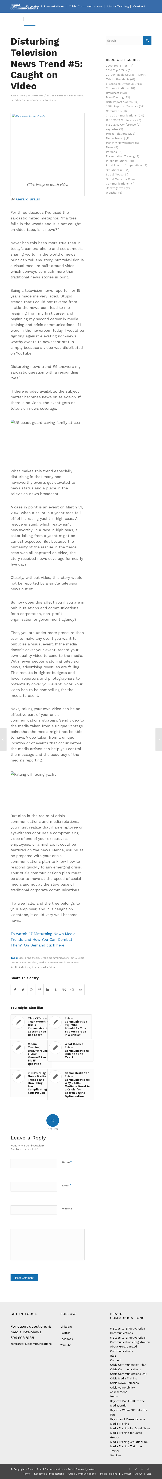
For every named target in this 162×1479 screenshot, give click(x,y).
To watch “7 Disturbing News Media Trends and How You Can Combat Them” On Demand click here (43, 939)
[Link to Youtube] (148, 1469)
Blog (113, 1355)
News (109, 147)
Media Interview (48, 962)
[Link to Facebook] (129, 1469)
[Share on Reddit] (72, 989)
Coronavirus (114, 111)
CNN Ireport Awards (119, 102)
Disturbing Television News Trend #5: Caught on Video (47, 64)
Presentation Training (120, 156)
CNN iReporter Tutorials (122, 106)
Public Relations (20, 967)
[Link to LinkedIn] (142, 1469)
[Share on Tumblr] (56, 989)
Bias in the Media (29, 957)
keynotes (112, 129)
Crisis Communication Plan (128, 1364)
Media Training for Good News (130, 1428)
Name (67, 1162)
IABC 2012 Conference (121, 124)
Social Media (40, 967)
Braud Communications (55, 957)
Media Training (115, 138)
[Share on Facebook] (15, 989)
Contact (115, 1360)
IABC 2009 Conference (121, 120)
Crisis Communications (121, 115)
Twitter (65, 1332)
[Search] (38, 19)
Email (66, 1185)
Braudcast (112, 92)
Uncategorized (115, 188)
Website (67, 1208)
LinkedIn (66, 1326)
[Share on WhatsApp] (31, 989)
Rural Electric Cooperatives (124, 165)
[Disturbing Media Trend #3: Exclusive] (3, 739)
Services (116, 1455)
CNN (73, 957)
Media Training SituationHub (129, 1441)
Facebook (66, 1339)
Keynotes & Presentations (127, 1419)
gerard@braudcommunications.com (34, 1343)
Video (53, 967)
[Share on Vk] (64, 989)
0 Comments (35, 95)
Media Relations (59, 95)
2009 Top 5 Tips (117, 65)
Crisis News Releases (124, 1383)
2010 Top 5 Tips (116, 70)
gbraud (53, 100)
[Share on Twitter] (23, 989)
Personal (112, 151)
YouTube (66, 1345)
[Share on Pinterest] (39, 989)
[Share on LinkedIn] (48, 989)
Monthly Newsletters (120, 142)
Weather (111, 192)
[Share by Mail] (80, 989)
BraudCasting (115, 97)
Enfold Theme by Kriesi (81, 1469)
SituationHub (115, 170)
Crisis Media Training (123, 1378)
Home (114, 1396)
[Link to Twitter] (135, 1469)
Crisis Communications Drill (128, 1373)
